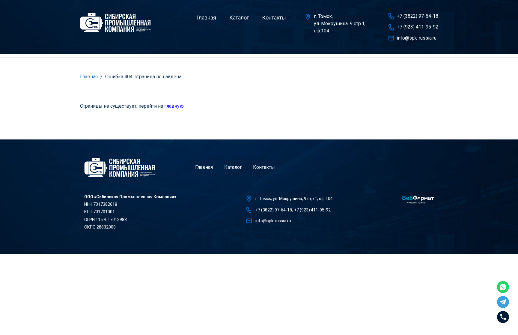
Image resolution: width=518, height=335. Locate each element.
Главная (206, 17)
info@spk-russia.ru (416, 38)
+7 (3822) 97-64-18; (274, 210)
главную (174, 106)
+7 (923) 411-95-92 (417, 27)
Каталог (239, 17)
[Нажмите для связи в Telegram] (503, 302)
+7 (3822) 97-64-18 (417, 16)
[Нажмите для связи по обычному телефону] (503, 317)
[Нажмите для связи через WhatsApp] (503, 287)
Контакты (274, 17)
